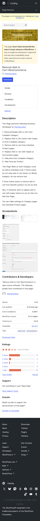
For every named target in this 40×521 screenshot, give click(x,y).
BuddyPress (8, 473)
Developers (6, 451)
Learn (4, 443)
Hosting (5, 432)
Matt (5, 466)
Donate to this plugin (10, 411)
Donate (25, 451)
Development (10, 105)
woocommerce (32, 331)
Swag (24, 455)
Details (7, 88)
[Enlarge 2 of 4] (35, 218)
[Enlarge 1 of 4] (16, 218)
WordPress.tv (8, 455)
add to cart (21, 331)
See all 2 (35, 326)
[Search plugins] (26, 25)
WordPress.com (9, 462)
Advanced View (8, 337)
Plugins (24, 432)
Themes (24, 428)
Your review (7, 374)
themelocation (11, 74)
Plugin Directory (8, 10)
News (4, 428)
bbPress (6, 470)
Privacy (5, 436)
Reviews (8, 94)
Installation (9, 99)
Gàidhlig (10, 483)
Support (7, 111)
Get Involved (26, 443)
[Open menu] (36, 3)
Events (24, 447)
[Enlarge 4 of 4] (35, 246)
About (4, 424)
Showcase (25, 424)
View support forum (10, 391)
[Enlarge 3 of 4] (16, 227)
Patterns (24, 436)
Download (8, 80)
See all (35, 374)
